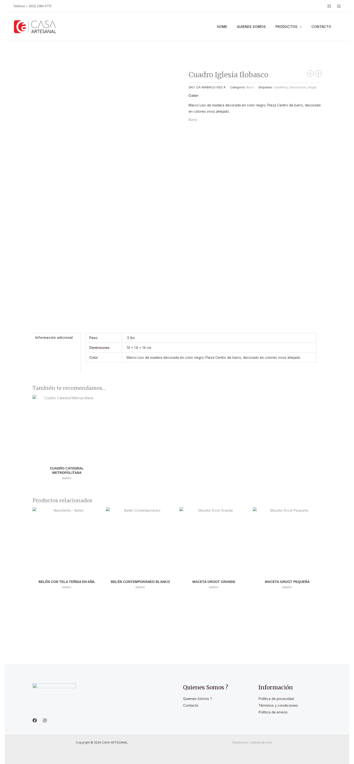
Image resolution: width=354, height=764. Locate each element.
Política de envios (273, 712)
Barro (250, 87)
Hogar (312, 87)
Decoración (297, 87)
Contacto (190, 705)
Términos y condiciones (278, 705)
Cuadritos (281, 87)
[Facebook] (329, 6)
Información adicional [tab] (54, 337)
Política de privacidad (276, 698)
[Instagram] (339, 6)
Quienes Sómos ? (197, 698)
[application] (299, 27)
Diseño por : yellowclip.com (252, 742)
